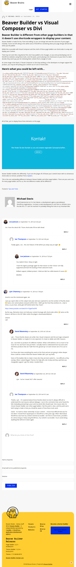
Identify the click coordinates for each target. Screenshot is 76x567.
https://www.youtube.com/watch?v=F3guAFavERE (21, 308)
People (31, 524)
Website (4, 476)
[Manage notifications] (71, 562)
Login (31, 9)
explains (29, 176)
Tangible (8, 530)
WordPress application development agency (14, 532)
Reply (66, 232)
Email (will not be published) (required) (14, 468)
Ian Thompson (20, 239)
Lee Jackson (13, 222)
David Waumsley (21, 331)
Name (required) (7, 460)
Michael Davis (14, 16)
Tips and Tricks (13, 189)
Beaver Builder (14, 526)
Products (31, 527)
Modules (31, 530)
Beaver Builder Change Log (14, 558)
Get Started (41, 9)
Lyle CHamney (14, 291)
